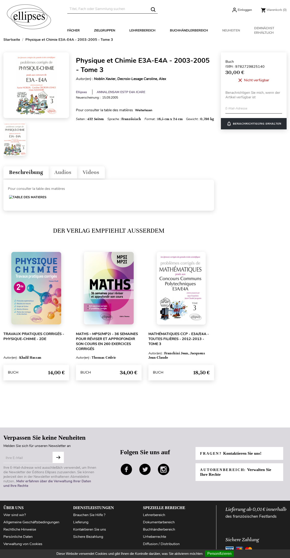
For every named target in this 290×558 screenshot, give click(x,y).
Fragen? (230, 453)
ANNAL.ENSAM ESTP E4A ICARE (121, 92)
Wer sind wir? (14, 514)
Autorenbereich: (235, 472)
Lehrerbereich (142, 30)
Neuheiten (231, 30)
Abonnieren (58, 457)
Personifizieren (219, 554)
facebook (126, 469)
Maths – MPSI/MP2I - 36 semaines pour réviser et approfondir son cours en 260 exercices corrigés (107, 341)
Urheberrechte (154, 536)
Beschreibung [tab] (26, 172)
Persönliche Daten (18, 536)
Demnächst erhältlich (264, 30)
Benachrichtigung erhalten (253, 123)
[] (153, 9)
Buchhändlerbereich (189, 30)
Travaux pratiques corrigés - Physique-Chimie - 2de (33, 336)
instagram (163, 469)
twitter (145, 469)
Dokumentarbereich (159, 522)
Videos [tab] (91, 172)
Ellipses (81, 92)
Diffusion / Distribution (161, 543)
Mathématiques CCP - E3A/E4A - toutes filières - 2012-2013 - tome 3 (178, 338)
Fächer (73, 30)
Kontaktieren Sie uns (89, 529)
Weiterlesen (143, 110)
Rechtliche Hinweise (19, 529)
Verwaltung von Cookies (22, 543)
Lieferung (80, 522)
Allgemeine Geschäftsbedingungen (31, 522)
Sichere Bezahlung (88, 536)
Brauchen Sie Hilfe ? (89, 514)
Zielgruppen (104, 30)
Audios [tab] (62, 172)
